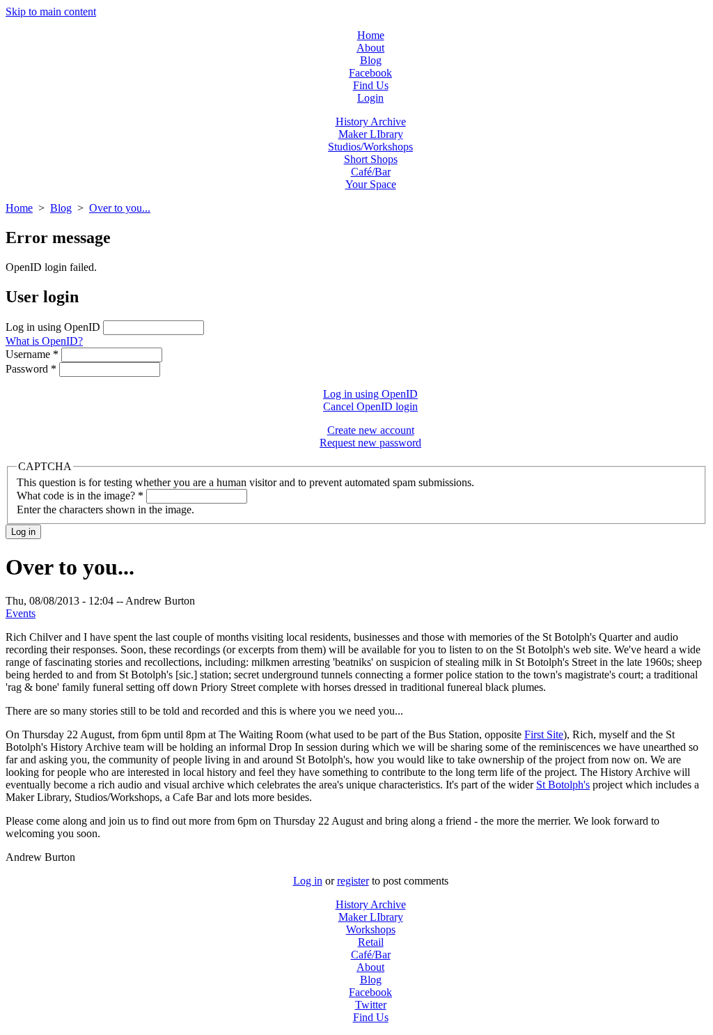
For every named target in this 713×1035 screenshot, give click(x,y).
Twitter (370, 1005)
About (370, 48)
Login (370, 98)
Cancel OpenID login (370, 406)
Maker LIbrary (370, 134)
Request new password (370, 443)
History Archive (371, 121)
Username (32, 354)
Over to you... (119, 208)
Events (21, 613)
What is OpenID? (44, 341)
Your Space (370, 184)
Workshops (370, 929)
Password (31, 369)
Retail (371, 942)
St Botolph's (563, 785)
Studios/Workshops (370, 147)
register (353, 881)
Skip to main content (51, 11)
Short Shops (371, 159)
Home (370, 35)
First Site (543, 734)
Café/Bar (371, 172)
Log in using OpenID (54, 327)
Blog (371, 60)
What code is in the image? (80, 495)
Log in (307, 881)
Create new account (370, 430)
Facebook (370, 73)
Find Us (371, 85)
